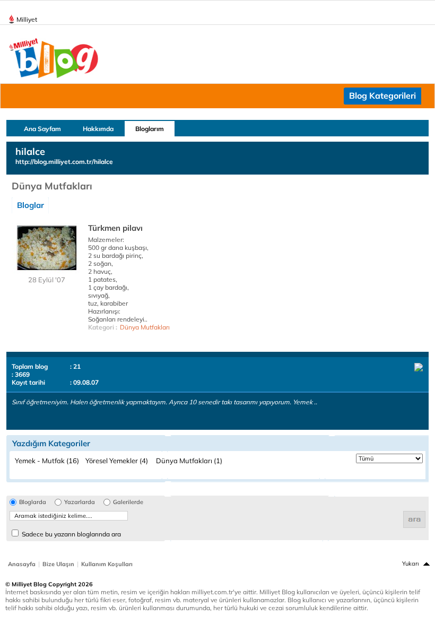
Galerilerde (128, 502)
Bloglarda (32, 502)
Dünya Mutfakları (145, 327)
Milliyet (26, 19)
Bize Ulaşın (58, 564)
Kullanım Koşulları (107, 564)
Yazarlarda (79, 502)
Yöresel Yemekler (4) (116, 460)
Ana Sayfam (42, 129)
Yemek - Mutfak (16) (47, 460)
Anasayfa (22, 564)
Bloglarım (149, 129)
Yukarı (410, 563)
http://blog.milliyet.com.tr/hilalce (64, 162)
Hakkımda (98, 129)
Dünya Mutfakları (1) (189, 460)
